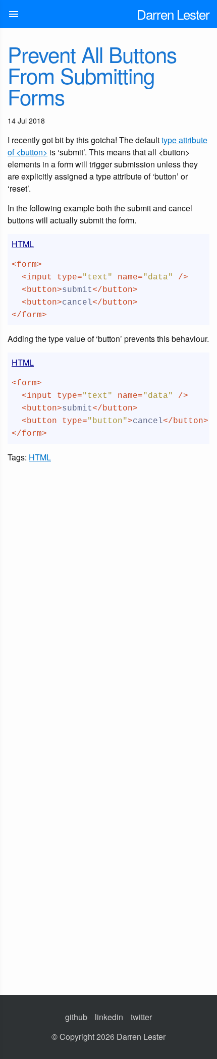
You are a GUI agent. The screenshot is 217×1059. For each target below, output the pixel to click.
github (76, 1017)
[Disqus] (108, 589)
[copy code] (201, 241)
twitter (141, 1017)
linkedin (109, 1017)
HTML (40, 457)
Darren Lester (173, 14)
